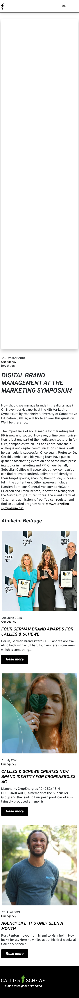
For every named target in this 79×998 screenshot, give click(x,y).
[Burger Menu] (73, 5)
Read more (15, 659)
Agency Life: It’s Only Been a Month (32, 926)
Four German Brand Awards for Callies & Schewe (37, 632)
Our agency (8, 362)
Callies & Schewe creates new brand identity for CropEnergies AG (38, 777)
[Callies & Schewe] (2, 6)
